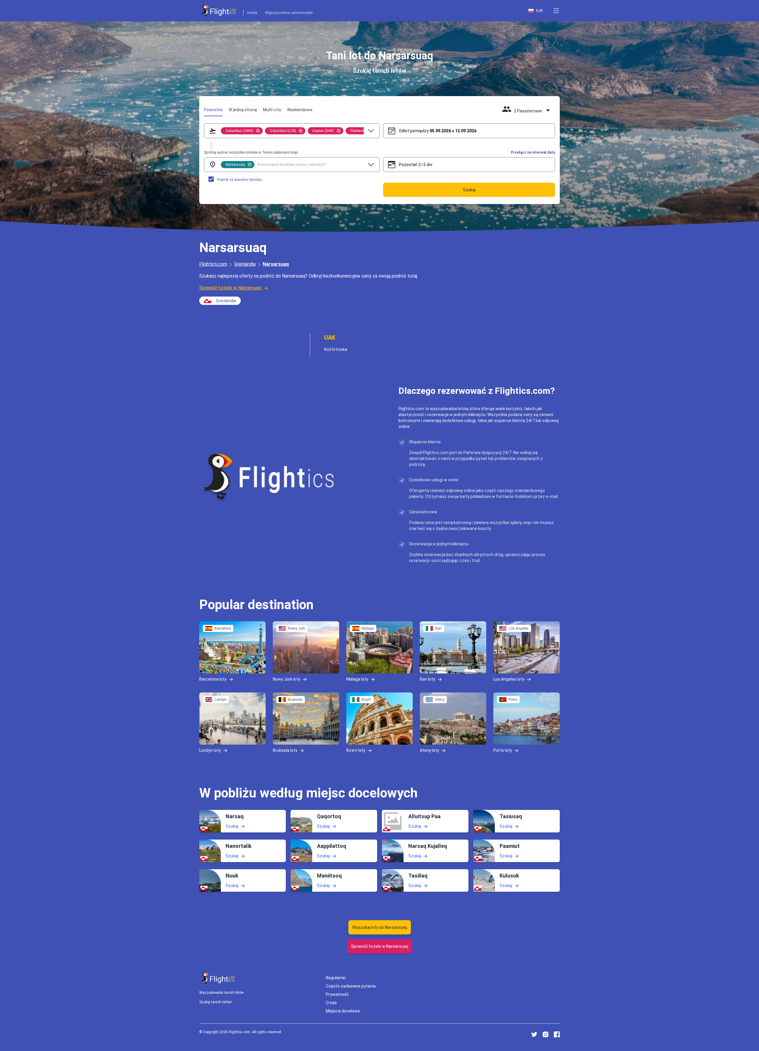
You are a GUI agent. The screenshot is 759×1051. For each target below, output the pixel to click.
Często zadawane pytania (351, 986)
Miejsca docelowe (343, 1011)
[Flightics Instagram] (545, 1034)
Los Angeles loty (508, 679)
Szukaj (232, 826)
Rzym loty (355, 750)
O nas (331, 1002)
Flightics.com (213, 264)
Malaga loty (357, 679)
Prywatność (337, 994)
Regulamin (336, 977)
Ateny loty (429, 750)
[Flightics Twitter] (534, 1034)
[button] (556, 11)
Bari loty (427, 679)
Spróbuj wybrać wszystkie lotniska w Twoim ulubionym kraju (251, 152)
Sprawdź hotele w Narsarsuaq (230, 288)
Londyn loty (210, 750)
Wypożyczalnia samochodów (289, 13)
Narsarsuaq (276, 264)
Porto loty (502, 750)
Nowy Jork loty (286, 679)
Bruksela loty (285, 750)
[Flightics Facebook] (557, 1034)
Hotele (252, 13)
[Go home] (218, 978)
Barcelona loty (213, 679)
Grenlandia (245, 264)
